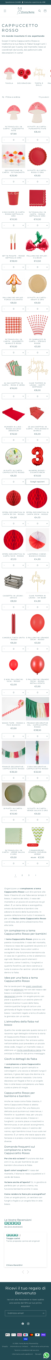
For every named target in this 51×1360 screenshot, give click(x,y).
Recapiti (38, 1354)
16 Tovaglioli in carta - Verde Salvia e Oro (13, 852)
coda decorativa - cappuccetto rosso (37, 768)
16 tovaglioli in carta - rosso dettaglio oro (37, 214)
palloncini (18, 989)
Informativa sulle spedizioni (22, 1354)
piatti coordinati (34, 986)
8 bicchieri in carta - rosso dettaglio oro (13, 214)
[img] (26, 1223)
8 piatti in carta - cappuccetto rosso (14, 471)
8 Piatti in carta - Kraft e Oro (37, 299)
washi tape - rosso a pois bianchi (13, 724)
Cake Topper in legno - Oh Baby (37, 597)
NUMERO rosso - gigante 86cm (37, 471)
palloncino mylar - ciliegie (37, 257)
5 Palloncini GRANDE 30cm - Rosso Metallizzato (37, 681)
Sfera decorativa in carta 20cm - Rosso (37, 513)
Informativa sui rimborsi (19, 1346)
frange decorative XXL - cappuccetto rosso (37, 725)
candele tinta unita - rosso (13, 639)
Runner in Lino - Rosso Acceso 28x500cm (13, 429)
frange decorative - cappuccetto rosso (13, 768)
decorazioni (10, 996)
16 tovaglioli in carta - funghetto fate (13, 128)
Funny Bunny (24, 1343)
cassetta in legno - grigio (13, 597)
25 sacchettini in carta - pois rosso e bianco (37, 429)
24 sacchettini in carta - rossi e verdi (13, 384)
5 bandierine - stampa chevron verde (37, 852)
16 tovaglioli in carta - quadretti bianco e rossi (14, 341)
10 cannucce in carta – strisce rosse (37, 341)
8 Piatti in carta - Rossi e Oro (37, 171)
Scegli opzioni (37, 481)
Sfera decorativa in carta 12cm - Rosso (13, 555)
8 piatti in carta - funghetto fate (37, 128)
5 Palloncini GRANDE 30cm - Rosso (37, 639)
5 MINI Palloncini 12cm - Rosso (13, 680)
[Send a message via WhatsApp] (46, 1355)
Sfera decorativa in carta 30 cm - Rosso (13, 513)
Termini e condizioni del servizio (26, 1350)
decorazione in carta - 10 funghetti (13, 171)
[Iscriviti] (43, 1313)
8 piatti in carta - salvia (14, 809)
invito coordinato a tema (29, 1050)
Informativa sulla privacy (40, 1346)
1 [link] (15, 875)
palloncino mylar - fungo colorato (13, 299)
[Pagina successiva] (35, 875)
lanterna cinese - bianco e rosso (37, 555)
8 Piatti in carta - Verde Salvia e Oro (37, 809)
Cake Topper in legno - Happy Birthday (37, 385)
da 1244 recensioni (13, 1226)
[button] (5, 11)
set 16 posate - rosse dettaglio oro (13, 257)
